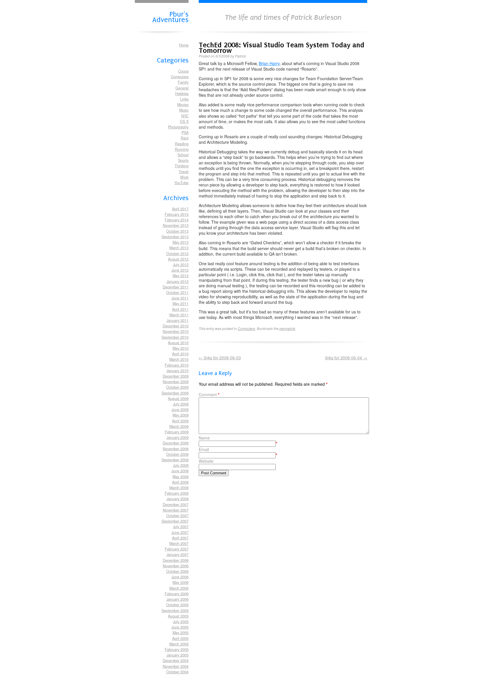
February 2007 (177, 549)
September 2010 (175, 337)
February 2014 (177, 220)
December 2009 (176, 376)
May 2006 (181, 582)
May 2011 (181, 303)
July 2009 (181, 404)
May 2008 (181, 476)
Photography (178, 127)
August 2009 (178, 398)
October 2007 (177, 515)
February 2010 (177, 365)
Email (204, 449)
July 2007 (181, 526)
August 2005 (178, 616)
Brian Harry (269, 63)
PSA (185, 132)
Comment (209, 394)
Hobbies (182, 93)
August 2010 (178, 342)
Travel (184, 171)
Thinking (182, 165)
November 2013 (176, 225)
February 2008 (177, 493)
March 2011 (179, 314)
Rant (185, 138)
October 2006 (177, 571)
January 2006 (177, 599)
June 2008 (180, 470)
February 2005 (177, 649)
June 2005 (180, 627)
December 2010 (176, 326)
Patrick (240, 55)
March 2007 (179, 543)
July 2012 (181, 264)
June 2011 (180, 298)
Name (204, 438)
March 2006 (179, 588)
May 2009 (181, 415)
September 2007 (175, 521)
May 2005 (181, 632)
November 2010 (176, 331)
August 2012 (178, 259)
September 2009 (175, 393)
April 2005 (180, 638)
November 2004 (176, 666)
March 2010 (179, 359)
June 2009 (180, 409)
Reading (182, 143)
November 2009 (176, 381)
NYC (185, 116)
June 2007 (180, 532)
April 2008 (180, 482)
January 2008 (177, 498)
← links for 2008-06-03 (220, 357)
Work (184, 177)
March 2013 (179, 247)
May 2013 (181, 242)
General (182, 88)
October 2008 (177, 454)
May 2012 (181, 275)
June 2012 (180, 270)
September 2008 (175, 459)
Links (184, 99)
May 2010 (181, 348)
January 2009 (177, 437)
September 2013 (175, 236)
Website (206, 461)
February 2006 (177, 593)
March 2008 (179, 487)
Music (184, 110)
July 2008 (181, 465)
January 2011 (177, 320)
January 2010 (177, 370)
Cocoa (183, 71)
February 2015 (177, 214)
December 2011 (176, 287)
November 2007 (176, 510)
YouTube (181, 182)
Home (184, 45)
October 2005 (177, 604)
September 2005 (175, 610)
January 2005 (177, 655)
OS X (184, 121)
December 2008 (176, 443)
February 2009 (177, 432)
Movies (183, 104)
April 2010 (180, 353)
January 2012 (177, 281)
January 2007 (177, 554)
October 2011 (177, 292)
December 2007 (176, 504)
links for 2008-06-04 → (346, 357)
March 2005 (179, 644)
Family (183, 82)
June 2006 (180, 576)
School (183, 154)
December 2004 (176, 660)
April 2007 (180, 538)
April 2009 (180, 421)
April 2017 (180, 208)
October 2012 (177, 253)
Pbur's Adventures (170, 16)
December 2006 (176, 560)
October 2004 (177, 671)
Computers (180, 76)
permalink (287, 328)
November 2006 (176, 565)
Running (182, 149)
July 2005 (181, 621)
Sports (183, 160)
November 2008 (176, 448)
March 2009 (179, 426)
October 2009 (177, 387)
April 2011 (180, 309)
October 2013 (177, 231)
